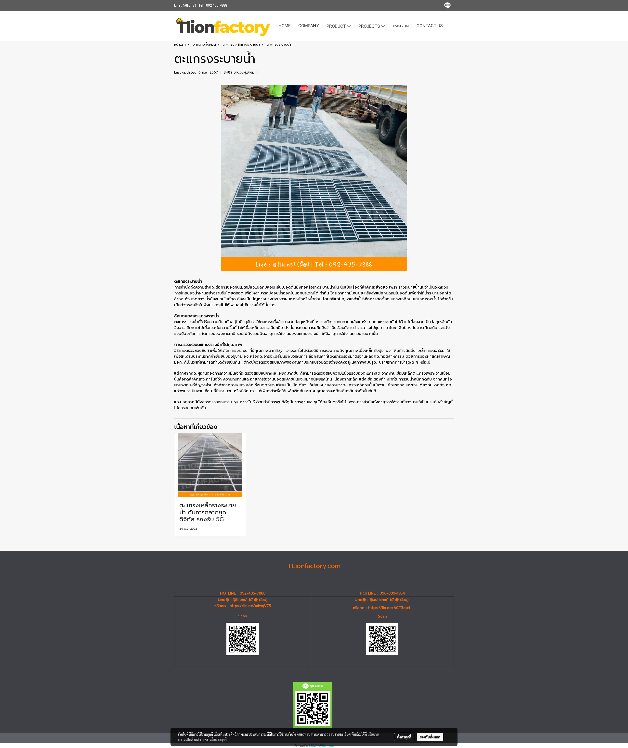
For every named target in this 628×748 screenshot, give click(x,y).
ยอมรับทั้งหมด (430, 737)
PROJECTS (369, 25)
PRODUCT (337, 25)
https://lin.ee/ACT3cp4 (389, 607)
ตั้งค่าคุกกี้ (404, 737)
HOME (284, 25)
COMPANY (308, 25)
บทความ (400, 25)
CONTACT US (430, 25)
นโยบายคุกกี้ (218, 739)
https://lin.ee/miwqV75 (250, 606)
